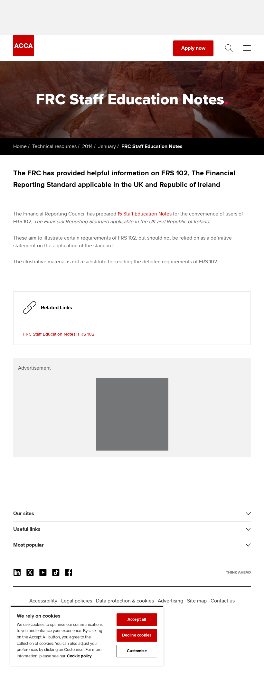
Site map (197, 601)
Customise (137, 651)
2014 (87, 146)
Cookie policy (79, 656)
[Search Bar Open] (229, 48)
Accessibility (43, 601)
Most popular (28, 545)
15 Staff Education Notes (145, 214)
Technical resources (54, 146)
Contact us (223, 601)
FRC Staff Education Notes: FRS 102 (58, 334)
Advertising (170, 601)
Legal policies (76, 601)
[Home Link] (238, 572)
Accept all (136, 619)
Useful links (27, 529)
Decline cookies (136, 635)
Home (20, 146)
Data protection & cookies (125, 601)
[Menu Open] (247, 48)
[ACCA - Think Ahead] (23, 54)
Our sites (23, 513)
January (107, 146)
